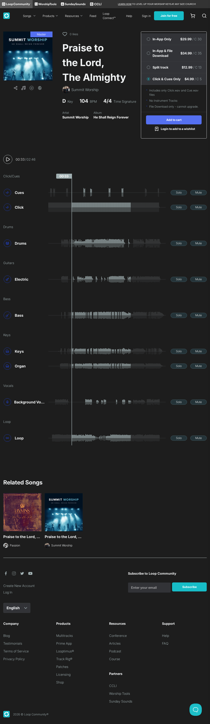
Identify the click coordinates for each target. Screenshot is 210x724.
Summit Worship (75, 117)
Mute (198, 192)
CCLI (113, 686)
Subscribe (189, 587)
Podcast (115, 651)
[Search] (204, 15)
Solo (179, 192)
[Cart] (192, 15)
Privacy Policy (14, 659)
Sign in (146, 16)
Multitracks (64, 636)
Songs (27, 16)
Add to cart (173, 120)
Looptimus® (65, 651)
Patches (62, 667)
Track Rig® (64, 659)
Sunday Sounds (120, 701)
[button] (27, 56)
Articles (115, 643)
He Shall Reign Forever (111, 117)
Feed (93, 16)
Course (114, 659)
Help (129, 16)
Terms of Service (16, 651)
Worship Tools (119, 693)
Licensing (63, 674)
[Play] (7, 159)
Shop (60, 682)
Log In (7, 592)
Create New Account (19, 586)
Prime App (64, 643)
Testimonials (12, 643)
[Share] (16, 88)
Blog (6, 636)
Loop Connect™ (109, 16)
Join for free (169, 15)
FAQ (165, 643)
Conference (118, 636)
